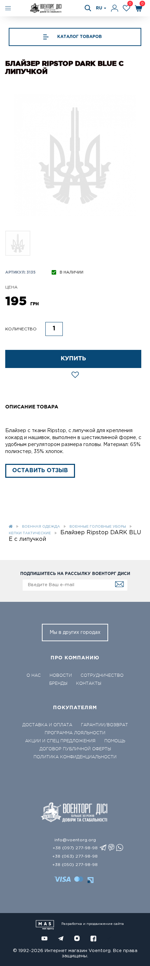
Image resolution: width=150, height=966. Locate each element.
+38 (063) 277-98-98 (75, 856)
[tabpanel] (75, 155)
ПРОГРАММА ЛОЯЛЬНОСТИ (75, 732)
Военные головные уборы (97, 526)
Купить (73, 358)
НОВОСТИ (61, 675)
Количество (21, 329)
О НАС (34, 675)
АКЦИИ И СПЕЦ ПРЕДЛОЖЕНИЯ (60, 740)
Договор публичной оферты (75, 748)
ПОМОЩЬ (114, 740)
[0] (126, 8)
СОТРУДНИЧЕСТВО (102, 675)
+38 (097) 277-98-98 (75, 848)
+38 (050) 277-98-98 (75, 865)
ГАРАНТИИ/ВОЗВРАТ (104, 724)
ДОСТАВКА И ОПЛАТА (47, 724)
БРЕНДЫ (58, 683)
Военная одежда (41, 526)
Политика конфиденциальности (75, 756)
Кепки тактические (30, 533)
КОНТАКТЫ (88, 683)
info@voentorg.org (75, 840)
